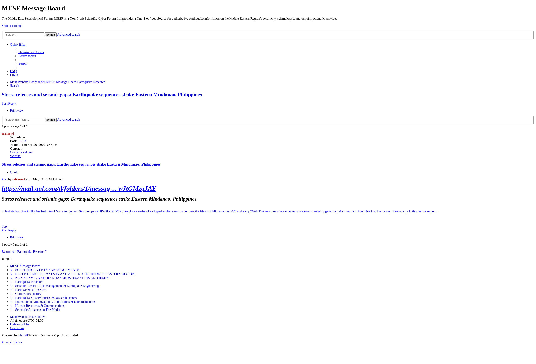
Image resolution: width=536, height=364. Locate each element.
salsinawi (8, 133)
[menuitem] (31, 52)
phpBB (23, 335)
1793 (22, 141)
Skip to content (12, 25)
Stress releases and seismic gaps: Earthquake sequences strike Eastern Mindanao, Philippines (102, 94)
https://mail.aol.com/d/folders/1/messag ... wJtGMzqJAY (79, 188)
